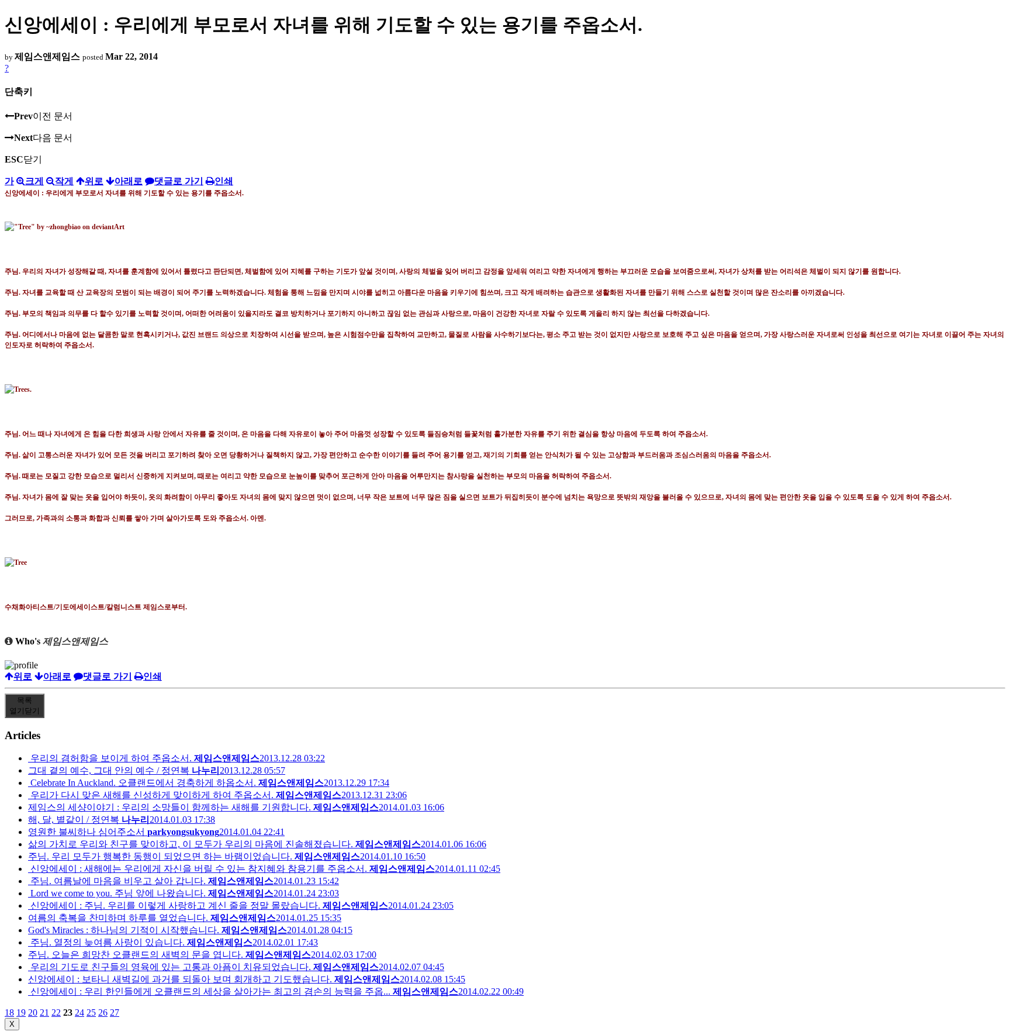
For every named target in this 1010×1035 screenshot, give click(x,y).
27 (114, 1012)
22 (56, 1012)
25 (91, 1012)
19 (21, 1012)
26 (103, 1012)
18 (9, 1012)
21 (44, 1012)
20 (32, 1012)
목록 (24, 705)
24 (79, 1012)
